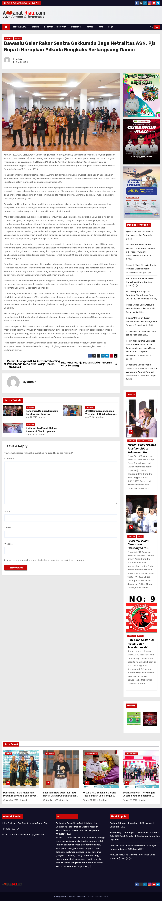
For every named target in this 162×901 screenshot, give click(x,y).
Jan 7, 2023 (135, 552)
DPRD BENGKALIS (91, 754)
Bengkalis (8, 38)
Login (110, 27)
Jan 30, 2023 (136, 456)
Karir (101, 27)
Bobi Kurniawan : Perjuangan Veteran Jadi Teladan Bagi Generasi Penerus (139, 795)
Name (8, 511)
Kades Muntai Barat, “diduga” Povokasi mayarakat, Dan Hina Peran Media (141, 308)
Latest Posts (68, 816)
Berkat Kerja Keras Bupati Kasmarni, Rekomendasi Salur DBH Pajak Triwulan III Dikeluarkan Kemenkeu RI (135, 836)
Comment (10, 458)
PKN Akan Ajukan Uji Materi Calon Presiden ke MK (140, 643)
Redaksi (35, 27)
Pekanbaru (50, 754)
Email (7, 527)
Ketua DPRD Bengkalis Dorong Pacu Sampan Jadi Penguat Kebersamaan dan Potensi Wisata (99, 797)
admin (19, 59)
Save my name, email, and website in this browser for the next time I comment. (46, 560)
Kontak (90, 27)
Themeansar (102, 896)
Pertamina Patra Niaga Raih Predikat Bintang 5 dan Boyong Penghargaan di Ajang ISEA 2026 (20, 797)
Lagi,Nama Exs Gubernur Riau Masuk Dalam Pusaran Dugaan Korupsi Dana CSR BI (60, 795)
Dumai (8, 754)
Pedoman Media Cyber (55, 27)
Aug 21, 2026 (31, 417)
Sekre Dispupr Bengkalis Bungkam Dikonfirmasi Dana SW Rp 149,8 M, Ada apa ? (140, 295)
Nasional (141, 441)
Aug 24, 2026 (12, 800)
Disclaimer (76, 27)
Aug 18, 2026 (91, 417)
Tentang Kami (19, 27)
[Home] (6, 27)
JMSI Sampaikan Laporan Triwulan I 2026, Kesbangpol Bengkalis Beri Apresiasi (101, 414)
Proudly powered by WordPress (67, 896)
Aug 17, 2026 (31, 434)
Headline (18, 38)
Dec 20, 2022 (136, 651)
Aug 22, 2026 (92, 800)
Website (8, 543)
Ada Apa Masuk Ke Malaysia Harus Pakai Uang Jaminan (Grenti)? (140, 282)
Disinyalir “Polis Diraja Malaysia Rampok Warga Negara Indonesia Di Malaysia (141, 269)
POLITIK (150, 441)
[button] (151, 26)
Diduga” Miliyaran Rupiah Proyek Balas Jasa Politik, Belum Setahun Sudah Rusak (141, 322)
